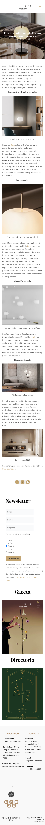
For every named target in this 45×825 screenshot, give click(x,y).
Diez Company (8, 469)
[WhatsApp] (28, 482)
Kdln (13, 145)
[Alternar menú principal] (40, 6)
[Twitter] (22, 482)
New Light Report (11, 543)
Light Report (11, 550)
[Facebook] (17, 482)
